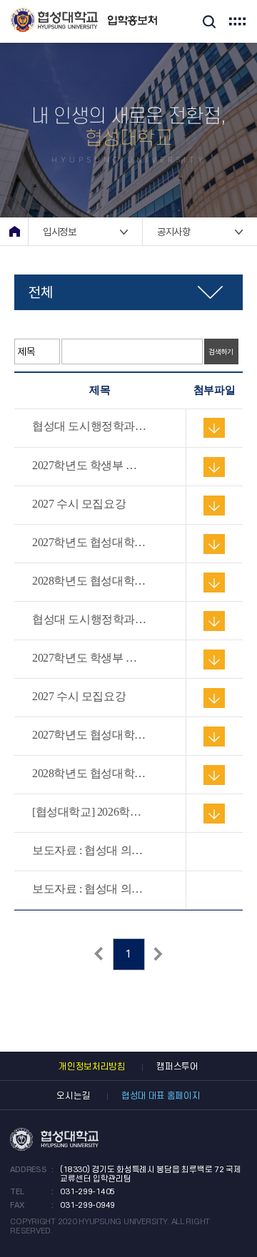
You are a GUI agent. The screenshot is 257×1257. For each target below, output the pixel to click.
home (14, 231)
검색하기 (220, 351)
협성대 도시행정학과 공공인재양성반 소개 (89, 426)
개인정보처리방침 (92, 1066)
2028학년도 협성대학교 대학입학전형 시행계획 (89, 581)
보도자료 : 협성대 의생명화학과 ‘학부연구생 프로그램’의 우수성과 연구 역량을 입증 (89, 850)
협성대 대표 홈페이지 (161, 1096)
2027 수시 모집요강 (79, 504)
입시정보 (59, 231)
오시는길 (73, 1096)
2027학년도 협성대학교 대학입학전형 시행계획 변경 (89, 542)
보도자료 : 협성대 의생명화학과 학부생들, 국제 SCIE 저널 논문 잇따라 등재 (89, 889)
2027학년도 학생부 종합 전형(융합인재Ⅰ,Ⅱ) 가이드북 (89, 465)
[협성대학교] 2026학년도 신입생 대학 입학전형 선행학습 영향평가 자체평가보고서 (89, 812)
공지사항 (174, 231)
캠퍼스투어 (177, 1066)
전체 (40, 292)
